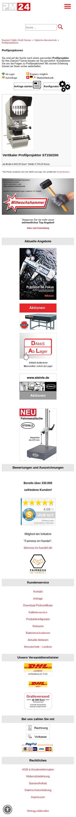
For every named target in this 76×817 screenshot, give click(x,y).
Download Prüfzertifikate (38, 605)
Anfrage (38, 598)
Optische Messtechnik (46, 40)
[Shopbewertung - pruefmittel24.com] (38, 524)
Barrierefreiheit (38, 783)
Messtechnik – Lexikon (38, 646)
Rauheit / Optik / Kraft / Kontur (16, 40)
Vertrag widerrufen (38, 810)
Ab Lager (10, 74)
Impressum (38, 797)
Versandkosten (63, 172)
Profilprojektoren (10, 43)
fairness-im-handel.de (38, 547)
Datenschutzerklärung (38, 790)
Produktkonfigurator (38, 619)
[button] (7, 809)
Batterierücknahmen (38, 632)
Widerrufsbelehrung (38, 776)
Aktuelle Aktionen (38, 639)
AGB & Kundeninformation (38, 769)
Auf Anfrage (11, 78)
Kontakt (38, 591)
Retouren (38, 626)
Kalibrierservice (38, 612)
